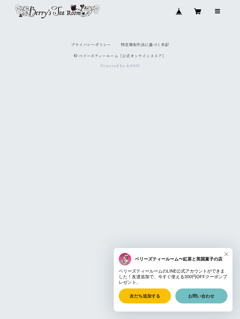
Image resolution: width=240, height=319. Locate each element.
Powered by (113, 66)
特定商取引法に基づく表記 (145, 44)
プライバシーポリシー (91, 44)
